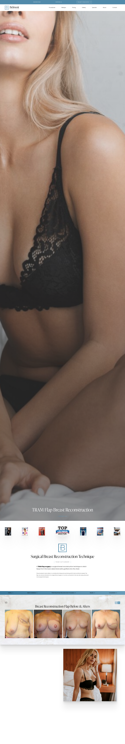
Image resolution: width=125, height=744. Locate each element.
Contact (114, 7)
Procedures (52, 7)
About (104, 7)
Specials (94, 7)
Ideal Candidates (31, 592)
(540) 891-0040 (36, 2)
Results (92, 592)
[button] (116, 602)
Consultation (112, 592)
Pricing (74, 7)
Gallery (84, 7)
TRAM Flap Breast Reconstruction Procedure (63, 592)
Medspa (63, 7)
